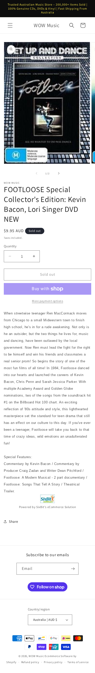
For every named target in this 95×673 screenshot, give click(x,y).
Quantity (10, 246)
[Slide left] (36, 173)
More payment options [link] (47, 301)
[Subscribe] (72, 569)
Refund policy (30, 662)
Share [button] (13, 521)
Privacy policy (53, 662)
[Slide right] (58, 173)
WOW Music (36, 656)
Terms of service (78, 662)
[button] (10, 25)
